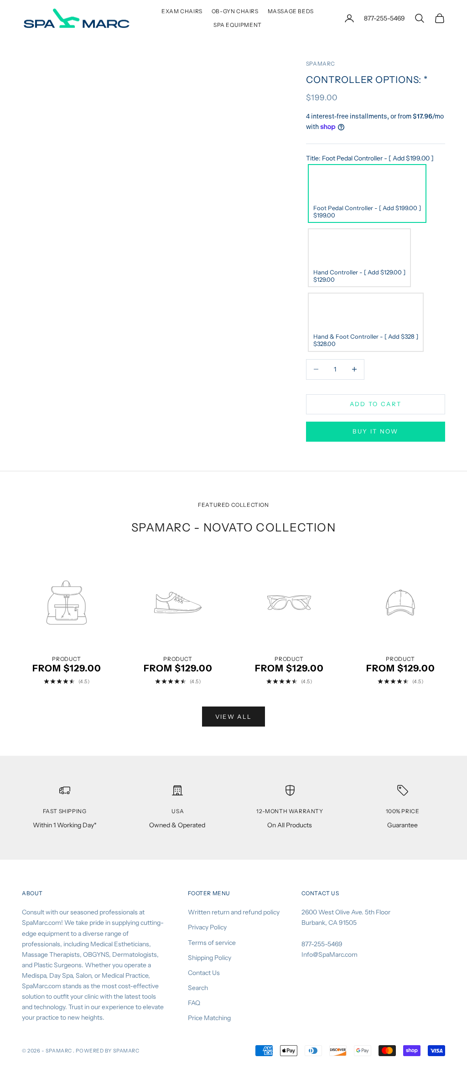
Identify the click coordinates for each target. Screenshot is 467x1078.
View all (233, 716)
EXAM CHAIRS (181, 11)
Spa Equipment (237, 24)
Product (66, 659)
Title (370, 158)
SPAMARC (320, 63)
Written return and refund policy (234, 912)
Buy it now (375, 431)
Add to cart (376, 403)
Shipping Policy (209, 958)
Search (198, 988)
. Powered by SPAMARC (106, 1050)
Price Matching (209, 1018)
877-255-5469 (384, 18)
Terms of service (212, 943)
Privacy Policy (207, 927)
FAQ (194, 1003)
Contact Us (204, 973)
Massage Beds (291, 11)
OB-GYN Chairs (235, 11)
